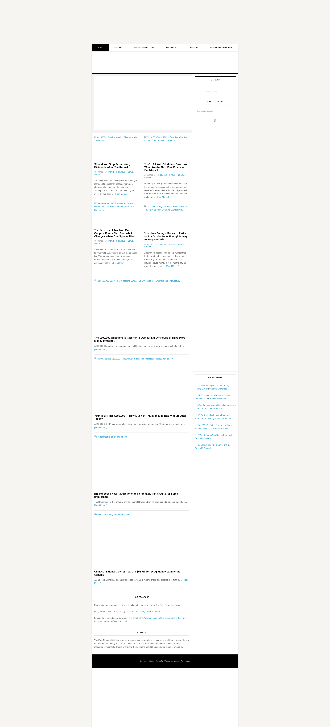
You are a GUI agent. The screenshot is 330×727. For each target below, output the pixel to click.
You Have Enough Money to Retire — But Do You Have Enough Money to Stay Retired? (165, 236)
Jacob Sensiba (215, 409)
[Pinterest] (214, 88)
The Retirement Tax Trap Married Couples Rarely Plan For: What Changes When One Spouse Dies (114, 233)
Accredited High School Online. (145, 611)
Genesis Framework (181, 661)
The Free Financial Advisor (165, 62)
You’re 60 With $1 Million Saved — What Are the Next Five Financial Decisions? (165, 167)
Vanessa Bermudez (224, 418)
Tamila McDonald (219, 389)
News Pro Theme (163, 661)
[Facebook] (208, 88)
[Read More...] (121, 194)
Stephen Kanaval (220, 428)
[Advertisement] (165, 18)
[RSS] (221, 88)
